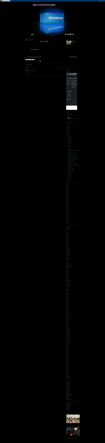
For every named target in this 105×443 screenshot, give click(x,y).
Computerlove (68, 404)
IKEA (69, 147)
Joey (67, 295)
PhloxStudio (68, 410)
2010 (68, 131)
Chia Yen (67, 249)
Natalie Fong (68, 324)
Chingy (67, 251)
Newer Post (26, 68)
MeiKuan (67, 316)
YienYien (67, 367)
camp (67, 188)
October (69, 139)
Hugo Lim (67, 275)
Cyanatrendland (68, 405)
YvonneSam (68, 376)
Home (44, 68)
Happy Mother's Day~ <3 (71, 160)
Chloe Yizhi (68, 253)
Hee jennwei (68, 274)
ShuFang (67, 341)
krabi (67, 202)
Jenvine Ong (68, 285)
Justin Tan (67, 300)
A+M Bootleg (68, 382)
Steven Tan (67, 348)
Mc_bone (67, 315)
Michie (67, 320)
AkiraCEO (67, 383)
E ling (67, 264)
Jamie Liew (68, 281)
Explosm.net (68, 406)
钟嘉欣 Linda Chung (69, 399)
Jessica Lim (68, 289)
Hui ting (67, 276)
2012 (68, 128)
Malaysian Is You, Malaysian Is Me (73, 155)
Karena (67, 306)
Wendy (67, 361)
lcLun (67, 311)
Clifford (67, 255)
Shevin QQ (67, 340)
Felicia (67, 269)
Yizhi (67, 371)
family (67, 192)
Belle (67, 240)
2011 (68, 129)
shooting (67, 218)
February (69, 175)
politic (67, 216)
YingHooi (67, 368)
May (69, 146)
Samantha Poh (68, 335)
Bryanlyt (67, 243)
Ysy (66, 373)
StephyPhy (67, 347)
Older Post (61, 68)
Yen (66, 366)
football (67, 195)
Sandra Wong (68, 336)
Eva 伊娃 (67, 268)
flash (67, 193)
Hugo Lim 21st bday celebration (72, 153)
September (69, 140)
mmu (67, 208)
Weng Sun (67, 362)
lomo (67, 205)
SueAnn (67, 351)
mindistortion (68, 407)
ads (66, 185)
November (69, 137)
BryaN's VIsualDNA (29, 40)
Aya (66, 238)
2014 (68, 125)
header (67, 198)
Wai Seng (67, 360)
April (69, 172)
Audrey (67, 237)
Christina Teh (68, 254)
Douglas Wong (68, 263)
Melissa (67, 317)
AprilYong (67, 235)
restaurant (67, 217)
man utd (67, 207)
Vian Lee (67, 357)
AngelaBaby (68, 384)
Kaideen (67, 302)
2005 (68, 180)
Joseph (67, 296)
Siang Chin (68, 342)
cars (66, 190)
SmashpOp (67, 398)
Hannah (67, 273)
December (69, 136)
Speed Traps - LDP (70, 169)
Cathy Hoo (67, 245)
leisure (67, 203)
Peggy (67, 326)
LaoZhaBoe (68, 393)
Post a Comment (27, 66)
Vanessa (67, 356)
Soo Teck (67, 346)
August (69, 142)
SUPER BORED (70, 149)
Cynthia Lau (68, 258)
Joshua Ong (68, 297)
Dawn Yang (68, 385)
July (69, 143)
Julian (67, 299)
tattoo (67, 221)
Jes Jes (67, 286)
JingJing (67, 292)
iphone (67, 200)
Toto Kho (67, 353)
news (67, 211)
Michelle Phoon (68, 319)
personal (67, 213)
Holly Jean (67, 388)
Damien (67, 259)
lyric (67, 206)
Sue (66, 350)
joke (66, 201)
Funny (67, 270)
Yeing (67, 365)
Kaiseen (67, 305)
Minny (67, 321)
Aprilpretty (67, 234)
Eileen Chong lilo (68, 266)
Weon (67, 363)
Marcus (67, 314)
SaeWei (67, 332)
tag (66, 219)
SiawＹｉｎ (68, 343)
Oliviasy (67, 325)
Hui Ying (67, 278)
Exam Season (70, 154)
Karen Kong (68, 390)
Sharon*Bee (68, 338)
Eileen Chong (68, 265)
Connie (67, 256)
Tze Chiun (67, 355)
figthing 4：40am (70, 168)
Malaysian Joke (70, 166)
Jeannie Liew (68, 284)
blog (67, 187)
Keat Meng (67, 307)
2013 (68, 126)
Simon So (67, 345)
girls (66, 197)
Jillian (67, 291)
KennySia (67, 392)
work (67, 222)
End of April (70, 171)
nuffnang (67, 212)
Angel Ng (67, 233)
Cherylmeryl (68, 248)
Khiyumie (67, 309)
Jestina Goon (68, 290)
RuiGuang (67, 330)
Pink (67, 327)
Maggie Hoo (68, 312)
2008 (68, 133)
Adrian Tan (67, 229)
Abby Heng (68, 228)
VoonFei (67, 358)
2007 (68, 135)
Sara (66, 337)
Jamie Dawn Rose (68, 280)
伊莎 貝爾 (67, 377)
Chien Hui (67, 250)
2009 (68, 132)
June (69, 145)
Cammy (67, 244)
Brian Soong (68, 241)
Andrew (67, 232)
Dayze (67, 260)
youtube (67, 223)
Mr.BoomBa (68, 409)
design (67, 191)
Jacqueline (67, 279)
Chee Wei (67, 246)
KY (66, 310)
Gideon (67, 271)
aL (66, 230)
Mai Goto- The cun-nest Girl (72, 157)
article (67, 186)
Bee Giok (67, 239)
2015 (68, 123)
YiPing (67, 370)
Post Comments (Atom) (32, 70)
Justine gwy (68, 301)
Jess (66, 287)
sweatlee (67, 352)
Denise (67, 261)
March (69, 174)
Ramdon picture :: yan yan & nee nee (73, 165)
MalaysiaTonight (68, 394)
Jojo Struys (67, 389)
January (69, 177)
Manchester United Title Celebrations (73, 158)
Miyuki (67, 322)
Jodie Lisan (68, 294)
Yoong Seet (68, 372)
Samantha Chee (68, 333)
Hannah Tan (68, 387)
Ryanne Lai (68, 331)
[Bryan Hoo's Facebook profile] (73, 118)
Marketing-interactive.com (70, 395)
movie (67, 210)
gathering (67, 196)
